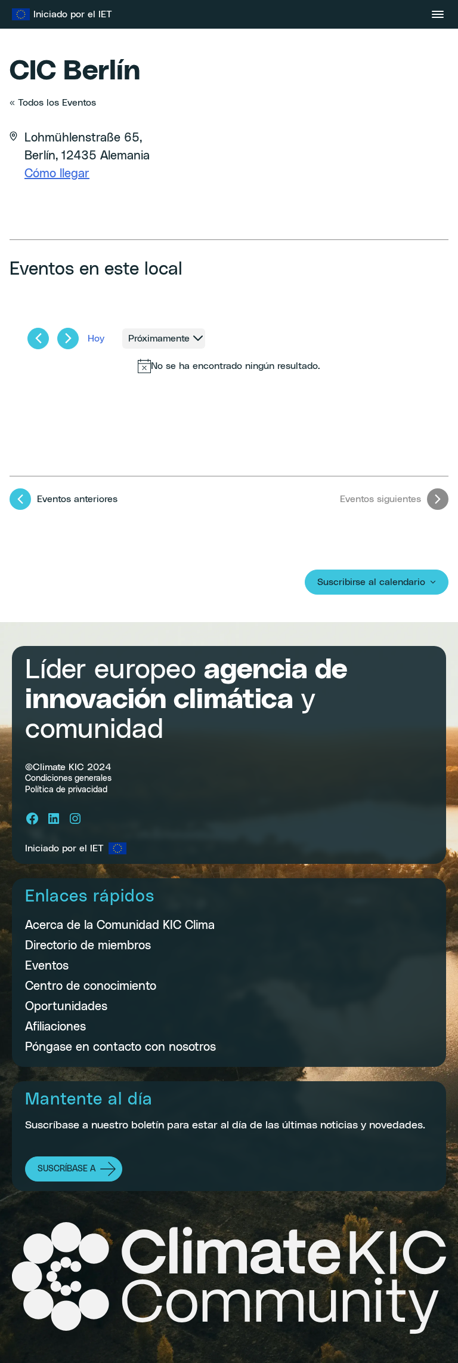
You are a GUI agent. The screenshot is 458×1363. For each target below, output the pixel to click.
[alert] (229, 366)
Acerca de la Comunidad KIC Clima (120, 925)
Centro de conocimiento (90, 986)
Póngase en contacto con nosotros (120, 1047)
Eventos (47, 966)
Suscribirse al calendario (371, 582)
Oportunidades (66, 1007)
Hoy (96, 338)
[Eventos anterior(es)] (38, 338)
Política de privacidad (66, 790)
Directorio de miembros (88, 946)
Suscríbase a (66, 1169)
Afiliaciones (55, 1027)
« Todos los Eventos (53, 102)
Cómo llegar (56, 174)
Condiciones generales (68, 778)
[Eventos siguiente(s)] (68, 338)
